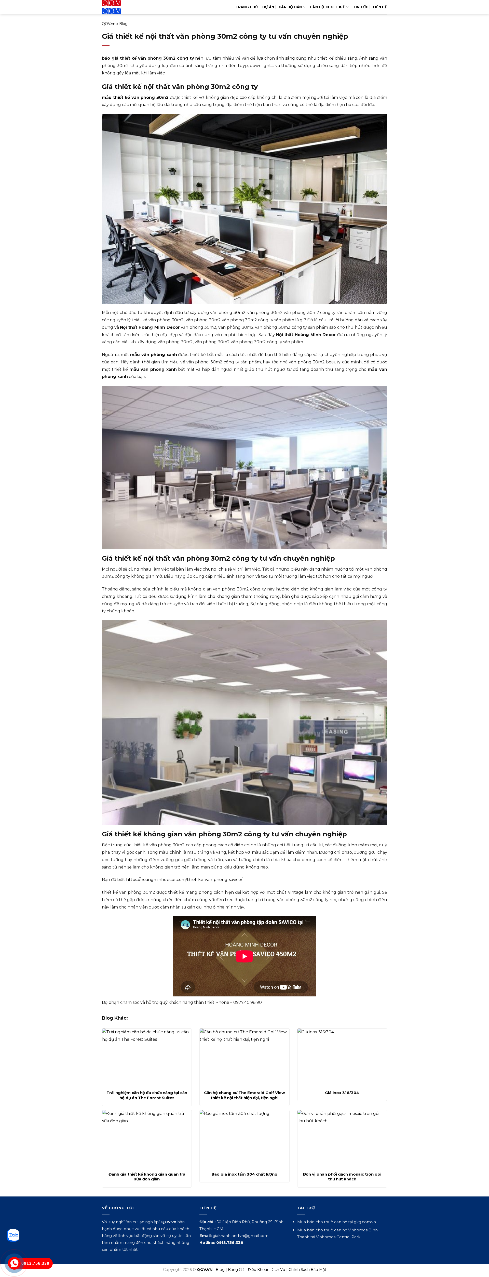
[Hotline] (14, 1263)
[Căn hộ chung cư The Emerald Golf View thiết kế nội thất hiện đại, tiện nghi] (244, 1058)
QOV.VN (204, 1269)
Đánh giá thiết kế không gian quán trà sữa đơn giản (146, 1177)
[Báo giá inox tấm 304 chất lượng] (244, 1139)
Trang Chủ (247, 7)
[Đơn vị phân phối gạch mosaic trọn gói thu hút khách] (342, 1139)
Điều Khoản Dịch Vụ (266, 1269)
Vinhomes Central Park (338, 1236)
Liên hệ (380, 7)
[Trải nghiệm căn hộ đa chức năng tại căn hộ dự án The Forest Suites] (147, 1058)
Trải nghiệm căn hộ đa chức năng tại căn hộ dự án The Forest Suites (146, 1095)
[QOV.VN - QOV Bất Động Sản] (123, 7)
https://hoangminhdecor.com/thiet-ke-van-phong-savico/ (184, 879)
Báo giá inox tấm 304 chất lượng (244, 1174)
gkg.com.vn (365, 1221)
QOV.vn (108, 23)
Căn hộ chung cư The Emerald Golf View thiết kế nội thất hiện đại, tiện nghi (244, 1095)
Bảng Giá (236, 1269)
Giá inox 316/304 (342, 1092)
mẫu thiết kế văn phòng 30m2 (135, 97)
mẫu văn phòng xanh (153, 354)
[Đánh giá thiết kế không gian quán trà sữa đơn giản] (147, 1139)
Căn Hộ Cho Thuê (327, 7)
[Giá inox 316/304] (342, 1058)
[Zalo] (13, 1235)
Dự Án (268, 7)
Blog (123, 23)
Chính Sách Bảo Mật (307, 1269)
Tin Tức (360, 7)
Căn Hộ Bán (290, 7)
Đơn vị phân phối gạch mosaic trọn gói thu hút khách (342, 1177)
